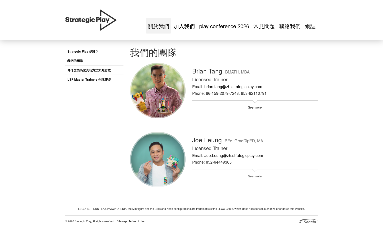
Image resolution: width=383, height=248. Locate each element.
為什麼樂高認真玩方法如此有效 (89, 70)
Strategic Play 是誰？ (82, 51)
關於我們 (158, 26)
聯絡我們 (290, 26)
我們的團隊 (75, 60)
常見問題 (264, 26)
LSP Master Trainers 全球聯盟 (89, 79)
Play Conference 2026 (224, 26)
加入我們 (184, 26)
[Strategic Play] (92, 20)
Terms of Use (137, 221)
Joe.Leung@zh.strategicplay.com (233, 155)
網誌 (310, 26)
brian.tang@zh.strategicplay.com (233, 86)
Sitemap (122, 221)
